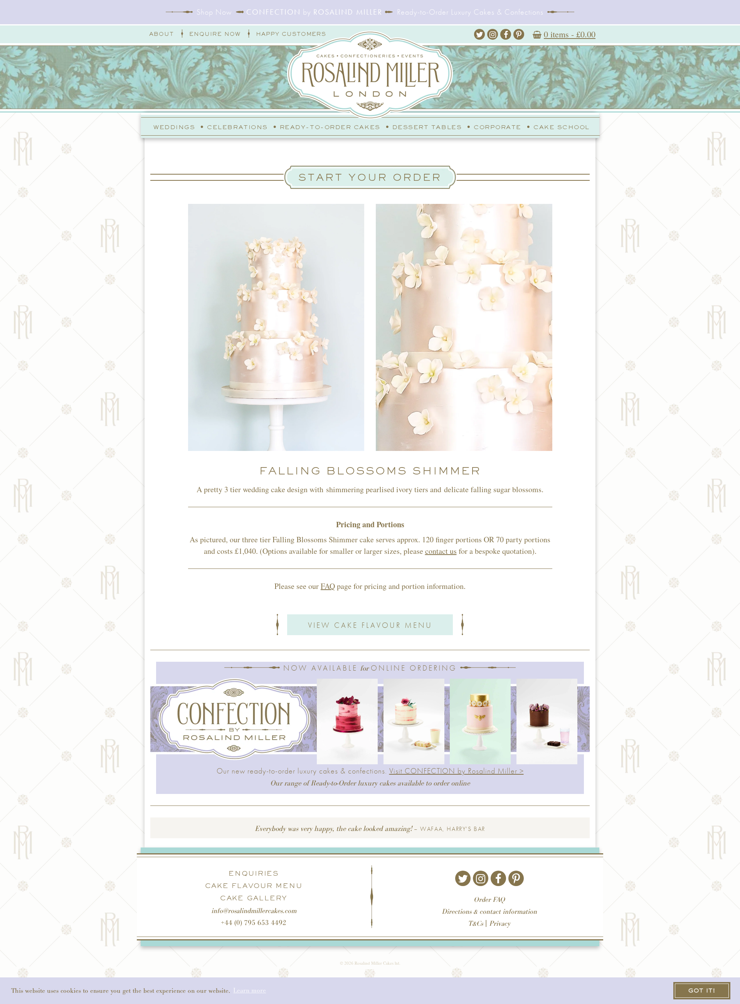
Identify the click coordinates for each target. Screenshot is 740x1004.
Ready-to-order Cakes (330, 127)
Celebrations (237, 127)
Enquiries (254, 873)
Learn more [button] (249, 990)
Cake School (561, 127)
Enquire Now (214, 34)
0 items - (569, 34)
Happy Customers (291, 34)
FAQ (328, 586)
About (161, 34)
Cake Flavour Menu (254, 886)
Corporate (497, 127)
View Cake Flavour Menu (370, 625)
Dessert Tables (427, 127)
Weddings (174, 127)
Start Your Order (370, 177)
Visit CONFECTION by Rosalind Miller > (456, 771)
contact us (441, 551)
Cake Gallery (253, 898)
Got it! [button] (701, 990)
